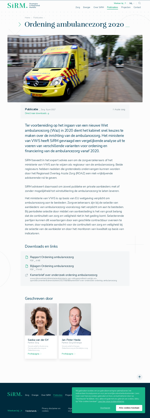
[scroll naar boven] (140, 377)
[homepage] (23, 5)
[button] (132, 3)
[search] (140, 3)
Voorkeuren (105, 408)
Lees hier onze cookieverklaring (111, 401)
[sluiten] (88, 201)
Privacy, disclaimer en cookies (51, 409)
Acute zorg (119, 109)
